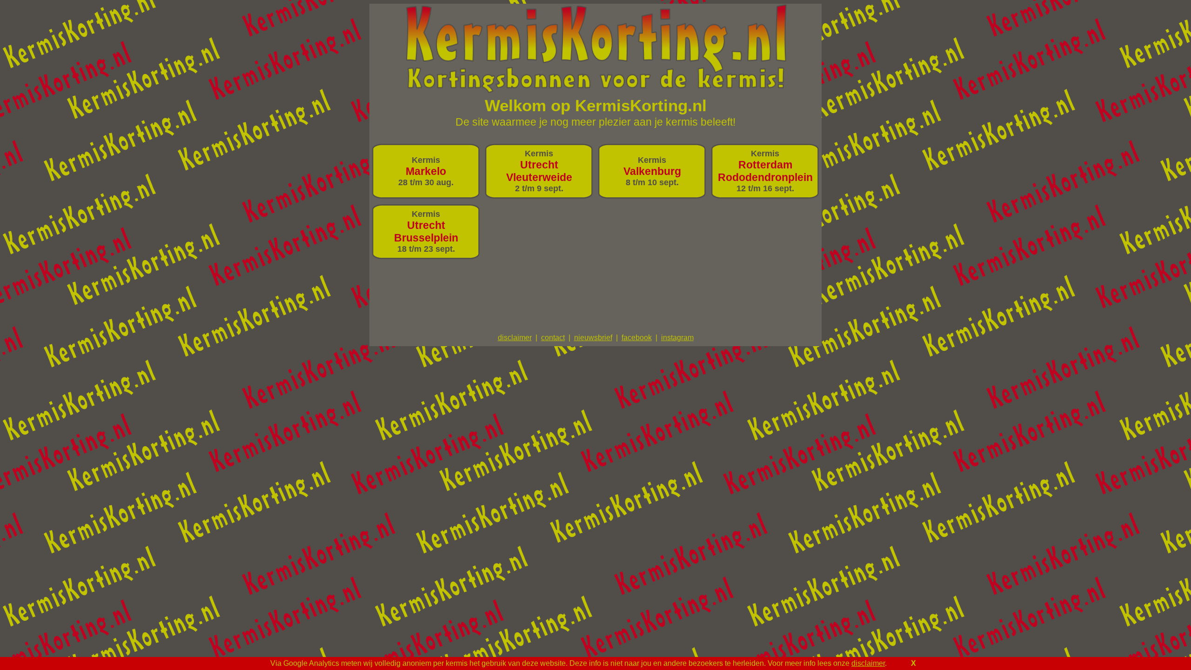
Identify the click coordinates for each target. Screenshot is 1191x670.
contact (553, 338)
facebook (637, 338)
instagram (677, 338)
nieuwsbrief (593, 338)
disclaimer (868, 663)
